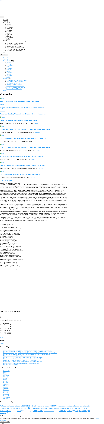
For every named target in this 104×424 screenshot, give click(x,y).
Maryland (13, 408)
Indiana (76, 406)
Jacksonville (6, 371)
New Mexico (78, 408)
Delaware (46, 406)
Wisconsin (10, 413)
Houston (8, 24)
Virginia (78, 411)
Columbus (6, 384)
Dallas (8, 39)
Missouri (50, 408)
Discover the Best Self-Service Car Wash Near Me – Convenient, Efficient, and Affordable (26, 354)
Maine (8, 408)
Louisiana (3, 408)
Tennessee (62, 411)
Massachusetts (20, 408)
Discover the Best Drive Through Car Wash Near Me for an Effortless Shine (22, 361)
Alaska (7, 406)
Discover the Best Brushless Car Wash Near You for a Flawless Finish (21, 363)
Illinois (71, 406)
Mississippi (43, 408)
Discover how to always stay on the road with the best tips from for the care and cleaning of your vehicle (30, 353)
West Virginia (3, 413)
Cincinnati (6, 390)
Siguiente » (9, 180)
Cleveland (5, 381)
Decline (2, 421)
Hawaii (63, 406)
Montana (55, 408)
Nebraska (59, 408)
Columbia (5, 387)
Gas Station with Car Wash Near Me (15, 49)
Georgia (58, 406)
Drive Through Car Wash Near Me (15, 47)
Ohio (19, 410)
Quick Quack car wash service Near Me (16, 41)
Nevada (64, 408)
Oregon (30, 411)
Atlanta (5, 378)
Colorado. (33, 406)
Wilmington (6, 376)
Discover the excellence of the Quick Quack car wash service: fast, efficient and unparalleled (27, 350)
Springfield (6, 388)
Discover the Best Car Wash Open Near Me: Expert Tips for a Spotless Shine (23, 357)
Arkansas (17, 406)
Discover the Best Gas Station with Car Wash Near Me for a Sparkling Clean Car (24, 358)
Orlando (8, 31)
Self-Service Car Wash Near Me (14, 43)
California (25, 405)
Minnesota (36, 408)
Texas (69, 410)
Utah (73, 411)
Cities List (5, 20)
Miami (8, 33)
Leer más (36, 123)
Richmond (9, 28)
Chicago (8, 36)
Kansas (82, 406)
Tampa (5, 374)
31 (5, 180)
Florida (51, 406)
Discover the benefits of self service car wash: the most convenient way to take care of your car (27, 351)
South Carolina (49, 411)
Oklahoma (24, 411)
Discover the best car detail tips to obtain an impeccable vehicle (19, 356)
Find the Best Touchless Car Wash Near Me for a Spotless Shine (19, 360)
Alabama (3, 406)
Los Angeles (9, 25)
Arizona (11, 406)
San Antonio (9, 27)
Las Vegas (6, 385)
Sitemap (2, 343)
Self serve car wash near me (10, 364)
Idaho (66, 406)
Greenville (9, 30)
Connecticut (40, 406)
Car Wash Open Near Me (13, 44)
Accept (7, 421)
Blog (4, 52)
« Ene (1, 337)
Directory (5, 40)
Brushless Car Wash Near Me (14, 46)
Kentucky (87, 406)
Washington (85, 411)
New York (9, 34)
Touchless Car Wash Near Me (14, 50)
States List (6, 21)
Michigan (28, 408)
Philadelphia (9, 37)
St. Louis (5, 382)
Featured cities (7, 23)
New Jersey (70, 408)
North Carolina (5, 411)
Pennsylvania (38, 411)
